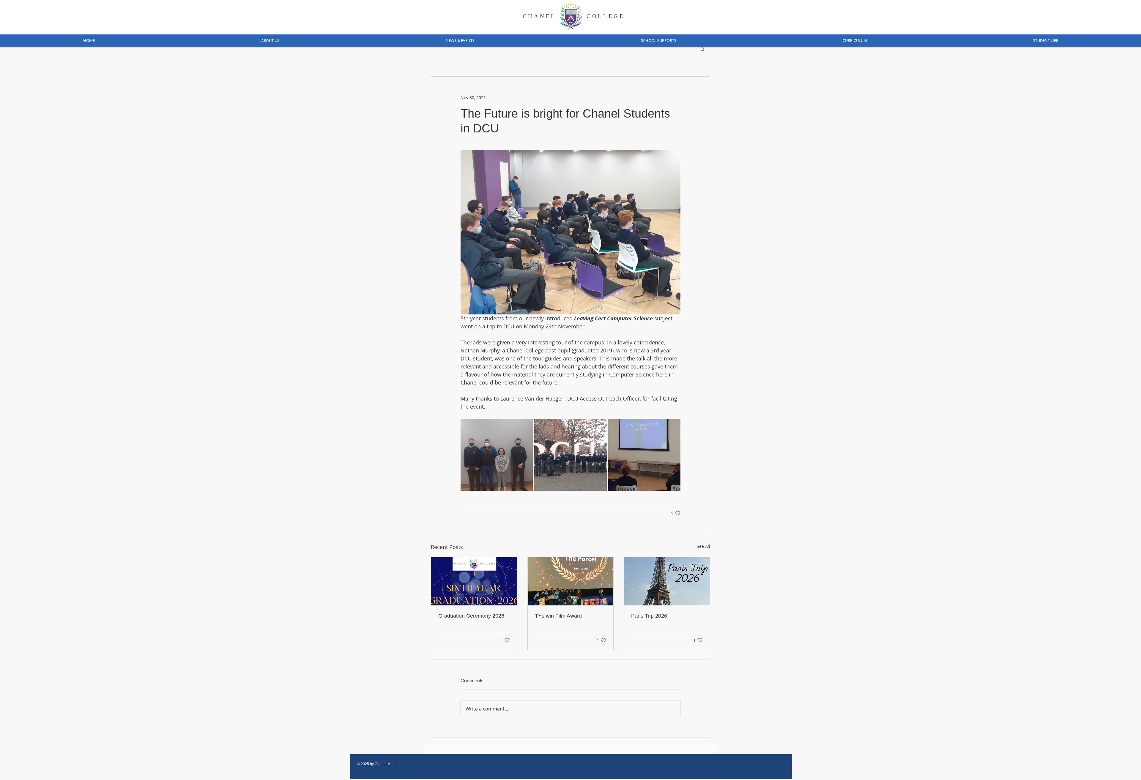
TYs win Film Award (558, 616)
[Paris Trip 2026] (667, 581)
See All (703, 546)
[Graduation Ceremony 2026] (474, 581)
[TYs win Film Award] (571, 581)
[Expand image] (497, 455)
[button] (270, 40)
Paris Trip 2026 (649, 616)
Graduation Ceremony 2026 (471, 616)
